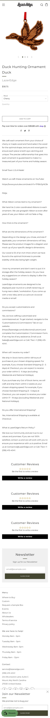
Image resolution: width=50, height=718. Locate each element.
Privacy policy (8, 624)
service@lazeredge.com (13, 669)
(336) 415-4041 (8, 673)
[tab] (22, 57)
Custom (6, 601)
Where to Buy (8, 597)
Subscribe (25, 576)
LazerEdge (9, 80)
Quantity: (6, 104)
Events (5, 609)
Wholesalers (7, 616)
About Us (6, 613)
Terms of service (9, 620)
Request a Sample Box (12, 605)
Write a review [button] (25, 478)
